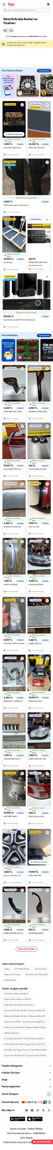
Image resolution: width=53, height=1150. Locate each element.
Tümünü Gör (44, 71)
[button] (4, 4)
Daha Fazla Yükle (26, 949)
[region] (27, 85)
